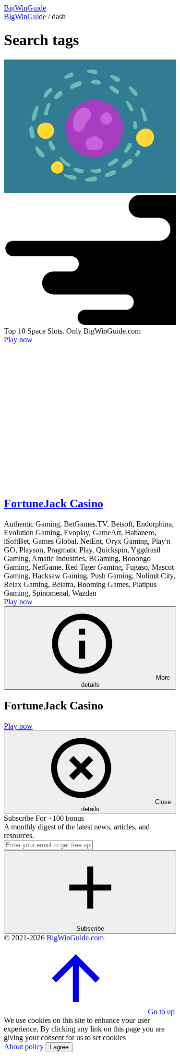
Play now (18, 340)
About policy (24, 1047)
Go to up (161, 1012)
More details (125, 681)
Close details (126, 805)
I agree (59, 1047)
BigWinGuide (25, 16)
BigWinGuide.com (75, 938)
